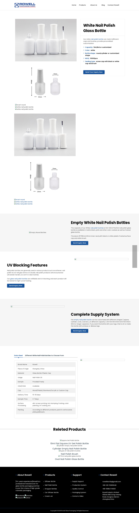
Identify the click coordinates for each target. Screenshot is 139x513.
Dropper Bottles (51, 489)
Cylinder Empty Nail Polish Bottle (69, 448)
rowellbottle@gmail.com (111, 482)
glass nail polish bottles (18, 279)
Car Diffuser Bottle (52, 492)
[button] (122, 5)
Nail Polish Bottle (51, 485)
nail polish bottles (97, 228)
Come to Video (77, 496)
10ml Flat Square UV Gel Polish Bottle (69, 443)
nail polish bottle (97, 39)
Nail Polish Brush (69, 453)
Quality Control (78, 489)
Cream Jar (49, 496)
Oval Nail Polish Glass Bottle (69, 459)
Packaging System (79, 492)
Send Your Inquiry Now (94, 72)
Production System (79, 485)
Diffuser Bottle (50, 481)
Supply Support (78, 481)
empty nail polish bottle (83, 320)
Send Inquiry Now (79, 243)
